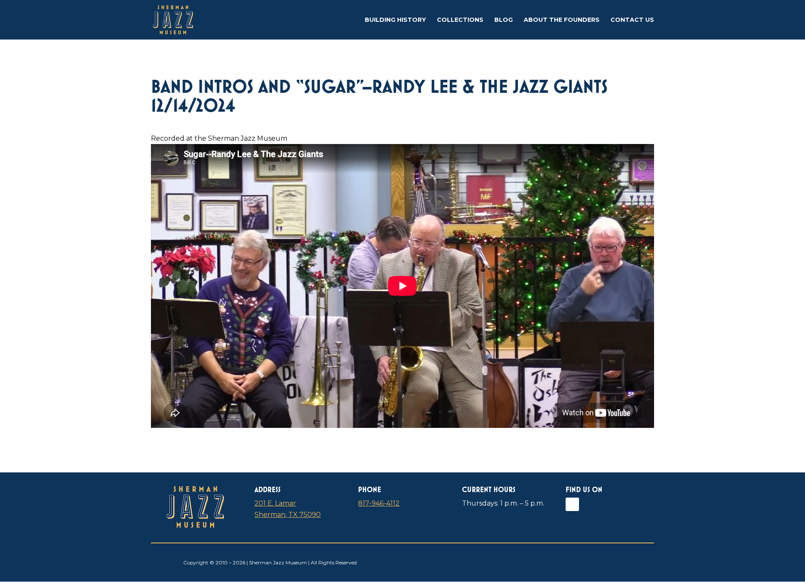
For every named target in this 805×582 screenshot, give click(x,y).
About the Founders (562, 20)
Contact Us (632, 20)
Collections (460, 20)
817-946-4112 (379, 503)
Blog (503, 20)
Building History (395, 20)
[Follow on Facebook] (572, 504)
